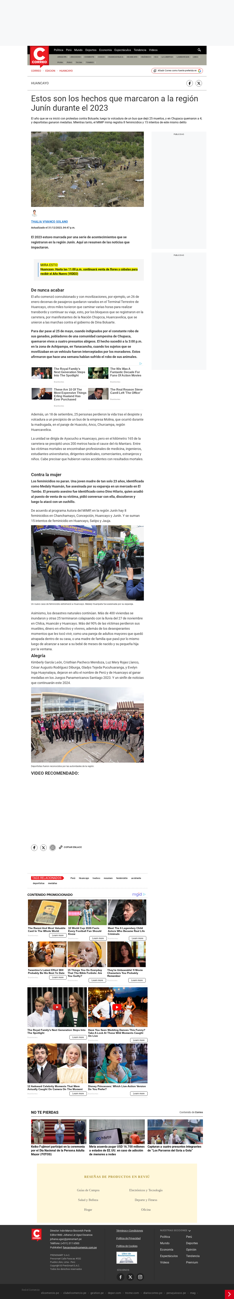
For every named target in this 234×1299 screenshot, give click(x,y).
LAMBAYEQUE (183, 57)
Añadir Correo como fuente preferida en (177, 70)
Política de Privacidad (128, 1238)
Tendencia (140, 50)
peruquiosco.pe (176, 1293)
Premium (192, 1262)
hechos (96, 878)
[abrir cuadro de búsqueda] (199, 50)
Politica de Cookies (126, 1246)
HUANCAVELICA (115, 57)
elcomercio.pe (50, 1293)
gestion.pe (97, 1293)
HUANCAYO (132, 57)
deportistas (38, 883)
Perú (68, 50)
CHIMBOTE (89, 57)
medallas (52, 883)
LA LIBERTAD (167, 57)
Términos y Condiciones (129, 1230)
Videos (153, 50)
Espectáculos (122, 50)
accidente (136, 878)
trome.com (132, 1293)
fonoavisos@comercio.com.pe (80, 1247)
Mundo (78, 50)
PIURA (60, 62)
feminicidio (122, 878)
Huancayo (40, 83)
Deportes (91, 50)
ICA (156, 57)
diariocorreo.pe (152, 1293)
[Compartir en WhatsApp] (52, 847)
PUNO (69, 62)
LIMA (195, 57)
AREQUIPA (62, 57)
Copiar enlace (73, 847)
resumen (108, 878)
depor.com (114, 1293)
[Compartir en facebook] (189, 83)
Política (58, 50)
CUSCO (101, 57)
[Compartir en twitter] (199, 83)
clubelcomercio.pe (74, 1293)
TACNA (79, 62)
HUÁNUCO (146, 57)
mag (192, 1293)
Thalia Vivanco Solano (49, 221)
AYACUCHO (76, 57)
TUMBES (90, 62)
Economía (105, 50)
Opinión (191, 1249)
